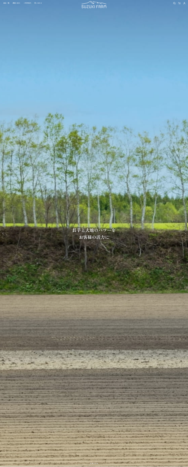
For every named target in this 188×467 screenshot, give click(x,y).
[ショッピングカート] (179, 3)
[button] (174, 3)
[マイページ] (184, 3)
